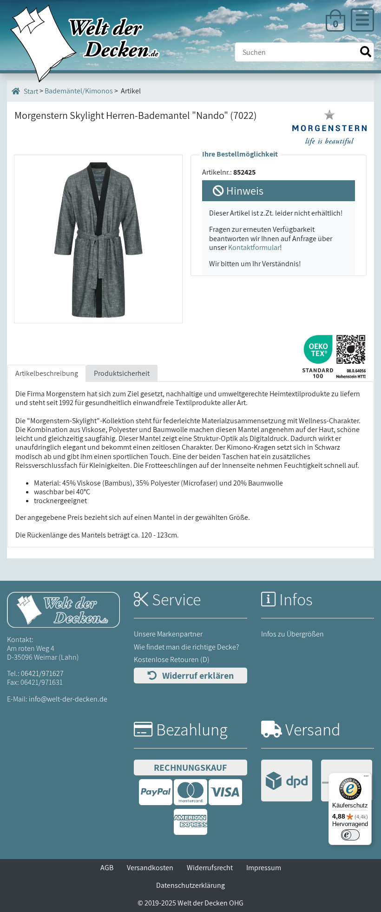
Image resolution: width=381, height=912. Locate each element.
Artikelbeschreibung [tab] (46, 373)
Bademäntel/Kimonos (79, 90)
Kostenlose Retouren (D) (172, 659)
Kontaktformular (254, 247)
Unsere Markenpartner (168, 634)
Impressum (263, 868)
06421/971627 (42, 673)
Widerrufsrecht (210, 868)
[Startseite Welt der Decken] (63, 609)
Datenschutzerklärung (190, 885)
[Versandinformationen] (316, 782)
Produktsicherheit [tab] (122, 373)
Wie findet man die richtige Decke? (186, 647)
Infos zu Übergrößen (292, 634)
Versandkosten (150, 868)
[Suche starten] (365, 52)
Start (30, 91)
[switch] (350, 834)
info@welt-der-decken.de (68, 699)
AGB (106, 868)
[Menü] (366, 778)
